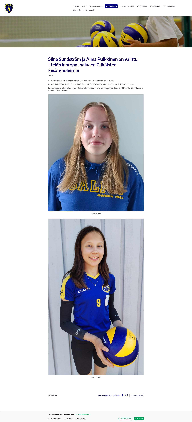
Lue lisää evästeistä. (82, 414)
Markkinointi (81, 418)
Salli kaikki (139, 419)
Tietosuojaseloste (104, 395)
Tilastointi (69, 418)
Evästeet (116, 395)
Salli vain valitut (125, 419)
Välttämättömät (55, 418)
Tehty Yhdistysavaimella (137, 395)
